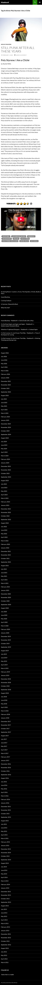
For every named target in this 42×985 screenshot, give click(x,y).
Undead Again (33, 329)
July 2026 (4, 356)
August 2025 (5, 395)
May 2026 (4, 363)
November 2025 (6, 385)
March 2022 (4, 541)
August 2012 (5, 948)
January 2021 (5, 590)
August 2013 (5, 906)
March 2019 (4, 668)
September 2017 (6, 732)
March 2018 (4, 711)
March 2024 (4, 456)
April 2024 (4, 452)
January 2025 (5, 420)
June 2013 (4, 913)
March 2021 (4, 583)
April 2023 (4, 495)
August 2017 (5, 735)
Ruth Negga (34, 241)
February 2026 (5, 374)
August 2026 (5, 353)
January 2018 (5, 718)
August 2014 (5, 863)
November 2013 (6, 895)
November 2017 (6, 725)
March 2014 (4, 881)
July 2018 (4, 696)
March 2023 (4, 498)
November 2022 (6, 512)
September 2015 (6, 817)
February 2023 (5, 502)
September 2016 (6, 774)
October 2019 (5, 643)
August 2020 (5, 608)
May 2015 (4, 831)
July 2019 (4, 654)
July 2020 (4, 611)
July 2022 (4, 526)
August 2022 (5, 523)
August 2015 (5, 821)
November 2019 (6, 640)
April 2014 (4, 877)
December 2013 (6, 891)
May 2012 (4, 955)
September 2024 (6, 434)
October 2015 (5, 813)
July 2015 (4, 824)
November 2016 (6, 767)
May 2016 (4, 789)
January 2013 (5, 930)
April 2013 (4, 920)
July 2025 (4, 399)
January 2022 (5, 548)
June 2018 (4, 700)
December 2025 (6, 381)
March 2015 (4, 838)
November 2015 (6, 810)
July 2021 (4, 569)
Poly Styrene (25, 238)
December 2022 (6, 509)
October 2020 (5, 601)
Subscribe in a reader (7, 974)
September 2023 (6, 477)
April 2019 (4, 665)
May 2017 (4, 746)
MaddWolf (31, 236)
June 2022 (4, 530)
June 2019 (4, 658)
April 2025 (4, 409)
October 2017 (5, 728)
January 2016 (5, 803)
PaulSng (16, 238)
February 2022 (5, 544)
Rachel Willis (24, 241)
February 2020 (5, 629)
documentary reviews (18, 236)
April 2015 (4, 835)
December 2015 (6, 806)
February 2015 (5, 842)
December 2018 (6, 679)
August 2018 (5, 693)
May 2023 (4, 491)
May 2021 (4, 576)
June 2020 (4, 615)
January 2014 (5, 888)
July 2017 (4, 739)
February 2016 (5, 799)
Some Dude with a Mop (26, 320)
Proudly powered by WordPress (9, 982)
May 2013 (4, 916)
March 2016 (4, 796)
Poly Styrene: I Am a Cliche (10, 241)
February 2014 (5, 884)
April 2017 (4, 750)
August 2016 (5, 778)
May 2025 (4, 406)
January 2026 (5, 378)
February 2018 (5, 714)
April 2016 (4, 792)
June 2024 (4, 445)
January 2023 (5, 505)
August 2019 (5, 650)
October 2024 (5, 431)
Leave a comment (21, 55)
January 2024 (5, 463)
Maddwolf (5, 2)
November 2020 (6, 597)
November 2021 (6, 555)
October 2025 (5, 388)
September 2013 (6, 902)
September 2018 (6, 689)
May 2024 (4, 448)
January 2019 (5, 675)
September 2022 (6, 519)
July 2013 (4, 909)
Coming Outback (6, 300)
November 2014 (6, 852)
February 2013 (5, 927)
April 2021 (4, 580)
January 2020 (5, 633)
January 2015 (5, 845)
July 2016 (4, 782)
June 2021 (4, 572)
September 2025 (6, 392)
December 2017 (6, 721)
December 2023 (6, 466)
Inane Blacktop (5, 297)
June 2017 (4, 743)
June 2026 (4, 360)
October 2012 (5, 941)
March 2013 (4, 923)
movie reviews (7, 238)
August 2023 (5, 480)
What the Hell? (5, 307)
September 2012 (6, 945)
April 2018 (4, 707)
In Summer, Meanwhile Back (9, 304)
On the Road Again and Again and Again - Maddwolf (16, 324)
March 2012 (4, 962)
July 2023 (4, 484)
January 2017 (5, 760)
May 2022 (4, 533)
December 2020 (6, 594)
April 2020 (4, 622)
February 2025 (5, 417)
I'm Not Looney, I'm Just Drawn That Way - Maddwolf (17, 333)
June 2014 (4, 870)
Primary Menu (39, 2)
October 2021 (5, 558)
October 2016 (5, 771)
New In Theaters (6, 44)
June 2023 (4, 487)
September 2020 (6, 604)
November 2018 (6, 682)
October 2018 (5, 686)
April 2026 (4, 367)
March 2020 (4, 626)
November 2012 (6, 937)
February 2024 (5, 459)
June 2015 (4, 828)
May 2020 (4, 619)
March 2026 (4, 370)
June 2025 (4, 402)
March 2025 (4, 413)
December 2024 (6, 424)
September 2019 (6, 647)
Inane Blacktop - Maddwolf (9, 320)
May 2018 (4, 704)
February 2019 (5, 672)
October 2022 (5, 516)
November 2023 (6, 470)
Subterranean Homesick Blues (10, 326)
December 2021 (6, 551)
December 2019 (6, 636)
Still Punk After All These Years (18, 49)
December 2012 (6, 934)
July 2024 (4, 441)
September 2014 (6, 859)
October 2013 (5, 898)
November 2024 (6, 427)
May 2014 (4, 874)
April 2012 (4, 959)
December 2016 (6, 764)
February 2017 (5, 757)
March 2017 (4, 753)
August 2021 (5, 565)
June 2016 (4, 785)
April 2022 (4, 537)
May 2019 (4, 661)
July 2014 (4, 867)
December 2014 (6, 849)
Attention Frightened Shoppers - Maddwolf (14, 329)
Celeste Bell (6, 236)
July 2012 (4, 952)
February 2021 (5, 587)
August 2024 (5, 438)
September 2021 (6, 562)
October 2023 (5, 473)
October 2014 (5, 856)
